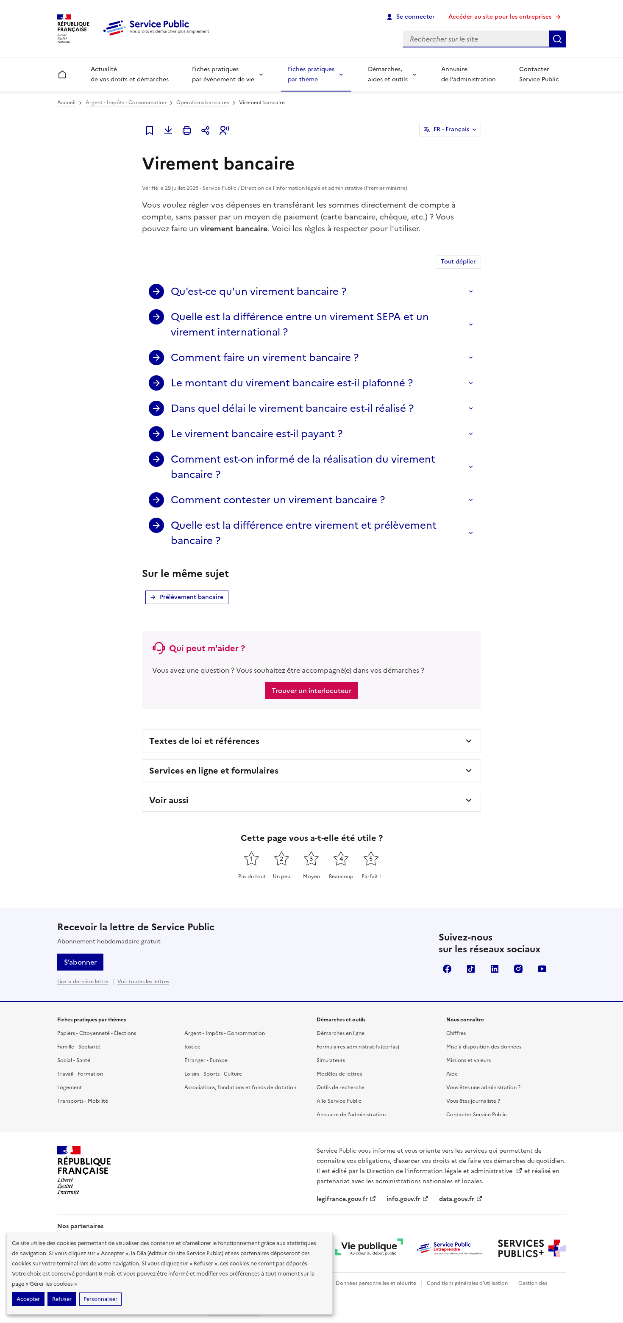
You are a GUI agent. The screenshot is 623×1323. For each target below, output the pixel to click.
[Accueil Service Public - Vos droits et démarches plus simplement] (158, 36)
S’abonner (80, 962)
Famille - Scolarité (78, 1047)
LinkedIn (494, 968)
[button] (224, 130)
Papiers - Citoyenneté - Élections (96, 1033)
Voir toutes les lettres (143, 981)
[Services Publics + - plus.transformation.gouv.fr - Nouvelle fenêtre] (532, 1248)
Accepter (28, 1299)
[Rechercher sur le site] (557, 39)
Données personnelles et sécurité (376, 1283)
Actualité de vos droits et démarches (130, 74)
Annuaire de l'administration (351, 1114)
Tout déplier (458, 261)
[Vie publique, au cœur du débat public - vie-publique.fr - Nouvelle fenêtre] (369, 1248)
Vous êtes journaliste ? (473, 1101)
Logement (69, 1087)
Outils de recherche (340, 1087)
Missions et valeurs (468, 1060)
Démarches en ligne (340, 1033)
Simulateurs (331, 1060)
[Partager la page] (205, 130)
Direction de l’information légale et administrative (440, 1171)
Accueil (66, 102)
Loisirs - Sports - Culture (213, 1074)
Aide (452, 1074)
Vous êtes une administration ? (483, 1087)
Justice (192, 1047)
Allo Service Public (339, 1101)
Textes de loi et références (204, 741)
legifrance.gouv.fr (342, 1199)
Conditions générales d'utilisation (467, 1283)
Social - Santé (73, 1060)
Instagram (518, 968)
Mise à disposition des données (483, 1047)
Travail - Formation (80, 1074)
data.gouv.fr (456, 1199)
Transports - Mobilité (82, 1101)
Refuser (62, 1299)
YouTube (542, 968)
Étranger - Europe (206, 1060)
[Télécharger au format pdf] (168, 130)
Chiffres (456, 1033)
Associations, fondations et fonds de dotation (240, 1087)
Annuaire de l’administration (468, 74)
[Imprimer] (187, 130)
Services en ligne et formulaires (213, 770)
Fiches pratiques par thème (311, 74)
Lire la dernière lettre (82, 981)
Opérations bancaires (202, 102)
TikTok (470, 968)
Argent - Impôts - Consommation (126, 102)
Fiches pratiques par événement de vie (223, 74)
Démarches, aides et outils (388, 74)
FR (451, 129)
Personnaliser (100, 1299)
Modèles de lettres (339, 1074)
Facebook (447, 968)
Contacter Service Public (539, 74)
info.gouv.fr (403, 1199)
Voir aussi (169, 800)
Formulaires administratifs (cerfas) (358, 1047)
